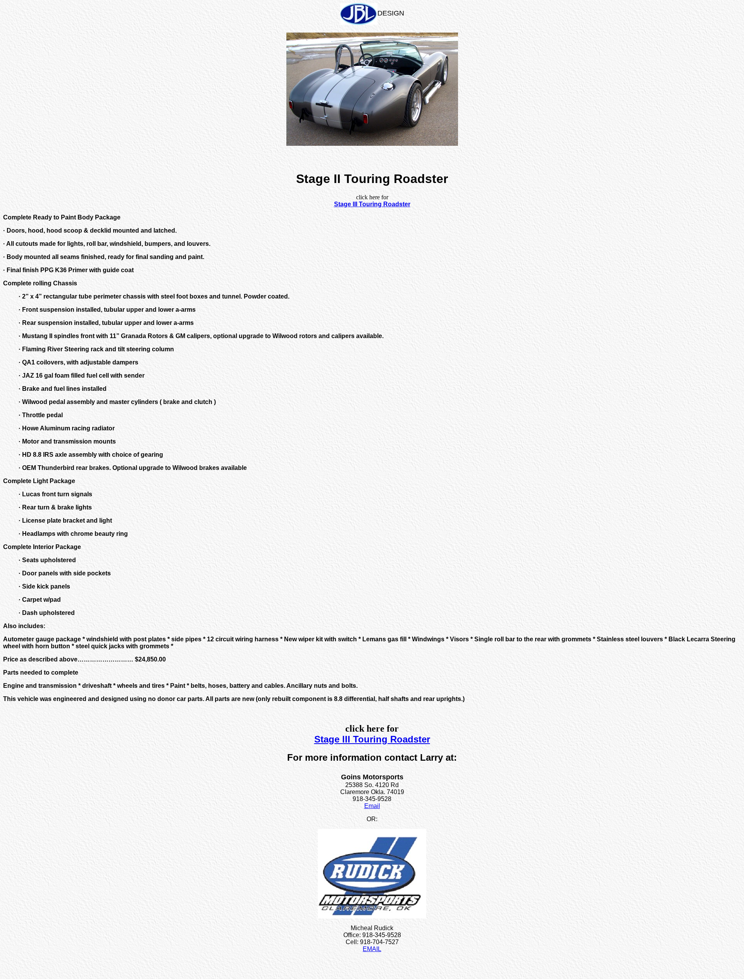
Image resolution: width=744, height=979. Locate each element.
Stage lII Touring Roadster (372, 204)
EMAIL (372, 949)
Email (372, 806)
